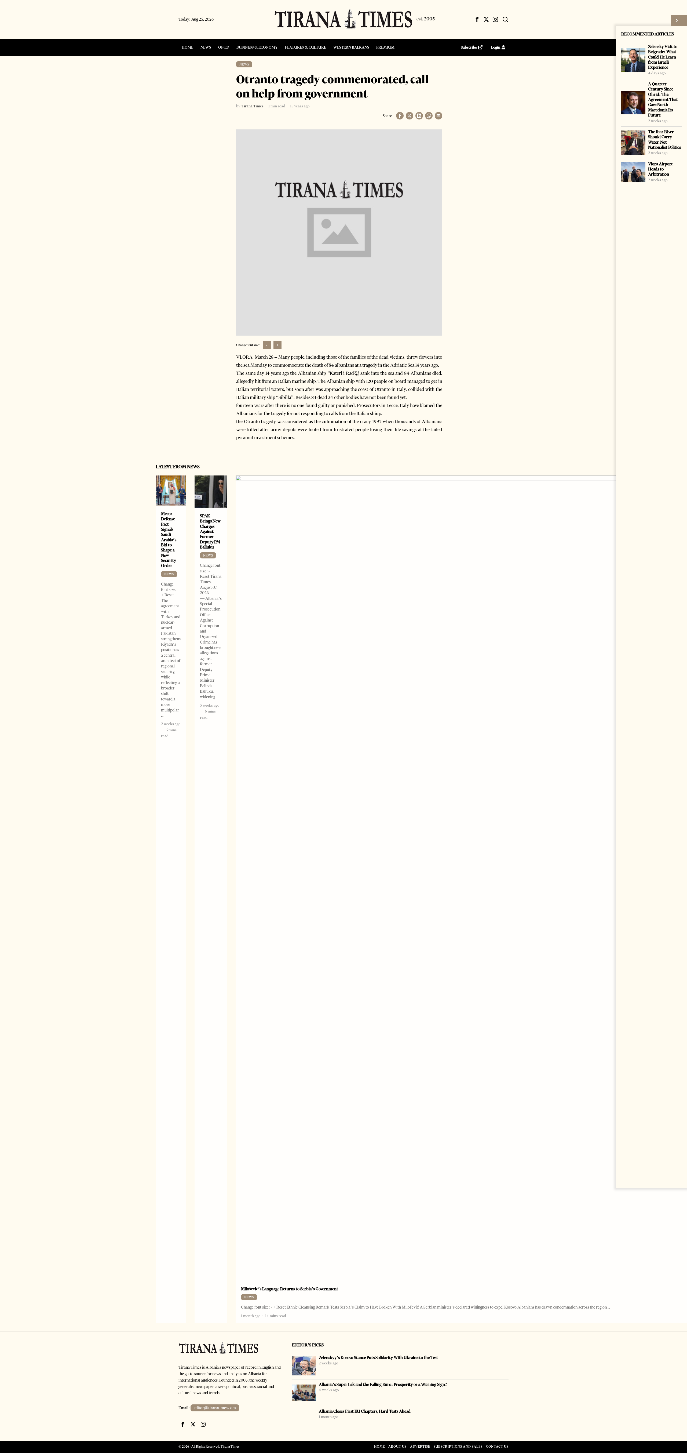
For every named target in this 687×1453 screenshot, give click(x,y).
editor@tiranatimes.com (215, 1407)
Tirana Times (253, 106)
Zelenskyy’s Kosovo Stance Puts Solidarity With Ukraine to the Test (378, 1357)
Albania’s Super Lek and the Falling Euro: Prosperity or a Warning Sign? (383, 1384)
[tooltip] (477, 19)
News (244, 64)
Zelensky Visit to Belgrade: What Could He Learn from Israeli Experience (662, 57)
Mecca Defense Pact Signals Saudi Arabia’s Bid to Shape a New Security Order (168, 539)
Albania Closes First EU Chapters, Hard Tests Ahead (365, 1411)
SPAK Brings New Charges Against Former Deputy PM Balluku (210, 531)
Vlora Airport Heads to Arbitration (660, 169)
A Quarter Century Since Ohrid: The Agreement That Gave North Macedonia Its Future (663, 99)
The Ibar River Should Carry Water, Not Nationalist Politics (664, 139)
